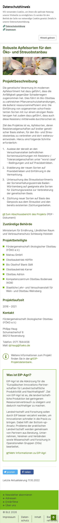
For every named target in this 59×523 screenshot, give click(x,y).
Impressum (11, 29)
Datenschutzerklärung (15, 26)
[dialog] (29, 261)
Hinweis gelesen (47, 37)
